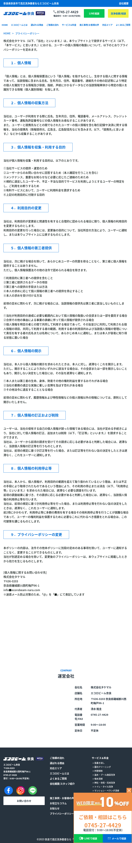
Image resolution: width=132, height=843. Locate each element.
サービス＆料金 (69, 24)
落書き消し (99, 762)
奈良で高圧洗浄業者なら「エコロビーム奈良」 (70, 839)
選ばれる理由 (37, 24)
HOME (5, 24)
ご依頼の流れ (52, 24)
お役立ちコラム (58, 803)
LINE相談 (94, 13)
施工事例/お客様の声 (89, 24)
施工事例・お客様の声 (62, 798)
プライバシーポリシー (62, 813)
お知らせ (54, 808)
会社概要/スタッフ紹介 (62, 783)
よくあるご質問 (123, 24)
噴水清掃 (98, 778)
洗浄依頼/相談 (118, 13)
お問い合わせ (24, 800)
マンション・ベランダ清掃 (106, 790)
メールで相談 (119, 838)
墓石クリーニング (102, 766)
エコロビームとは (19, 24)
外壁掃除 (98, 770)
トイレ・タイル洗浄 (103, 786)
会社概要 (124, 3)
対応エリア (107, 24)
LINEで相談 (90, 838)
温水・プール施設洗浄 (104, 774)
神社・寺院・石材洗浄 (104, 782)
